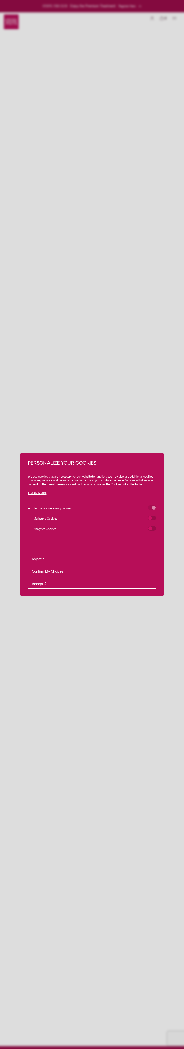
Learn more (37, 493)
